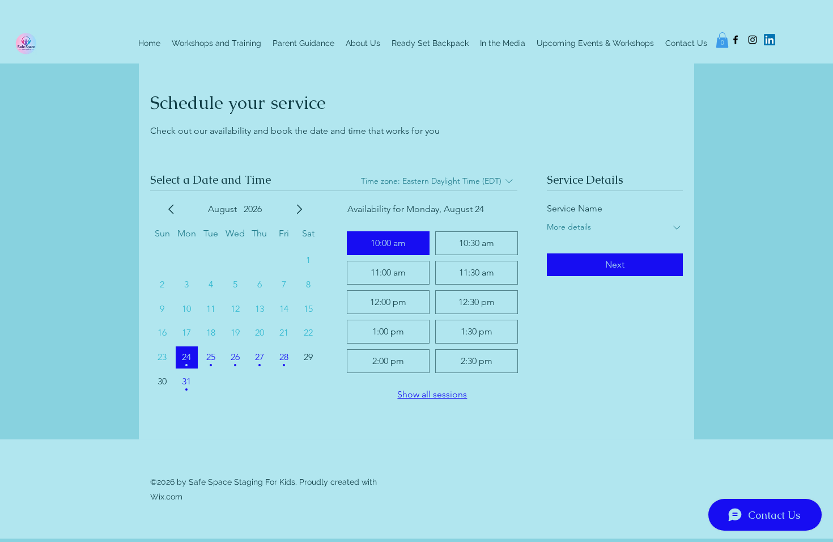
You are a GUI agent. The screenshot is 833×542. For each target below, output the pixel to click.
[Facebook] (735, 39)
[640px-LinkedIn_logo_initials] (769, 39)
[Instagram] (752, 39)
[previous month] (171, 209)
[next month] (299, 209)
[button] (722, 40)
